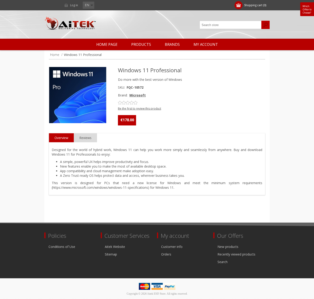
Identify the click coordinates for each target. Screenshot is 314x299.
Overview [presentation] (61, 138)
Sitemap (111, 254)
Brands (172, 44)
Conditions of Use (62, 246)
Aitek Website (115, 246)
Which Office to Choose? (307, 9)
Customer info (172, 246)
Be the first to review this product (139, 108)
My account (206, 44)
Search (222, 262)
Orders (166, 254)
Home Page (106, 44)
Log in (74, 5)
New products (227, 246)
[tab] (61, 137)
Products (141, 44)
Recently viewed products (236, 254)
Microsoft (137, 95)
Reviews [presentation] (85, 138)
